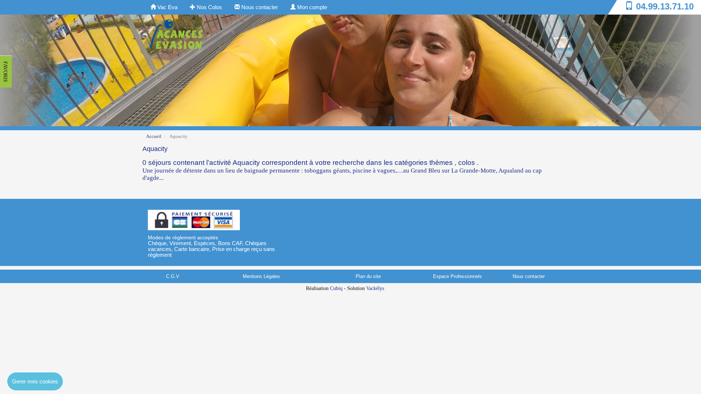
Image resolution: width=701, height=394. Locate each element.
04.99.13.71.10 (665, 6)
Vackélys (375, 288)
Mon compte (311, 7)
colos (466, 162)
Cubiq (336, 288)
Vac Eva (166, 7)
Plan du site (368, 276)
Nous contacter (259, 7)
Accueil (153, 136)
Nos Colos (208, 7)
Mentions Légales (261, 276)
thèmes (441, 162)
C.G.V (172, 276)
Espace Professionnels (457, 276)
